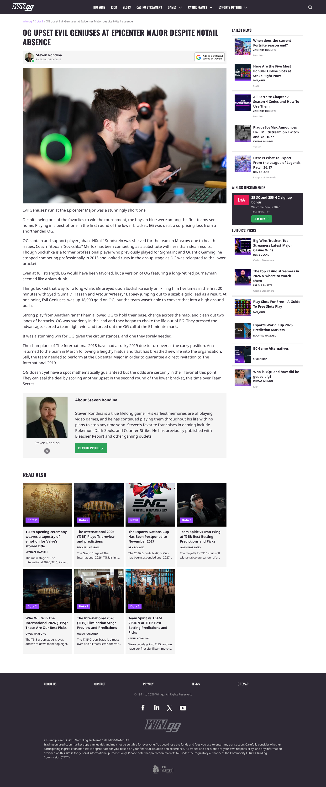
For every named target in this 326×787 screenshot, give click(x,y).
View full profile (89, 448)
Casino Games (197, 7)
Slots (127, 7)
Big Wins (99, 7)
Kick (114, 7)
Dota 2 (38, 21)
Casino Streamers (149, 7)
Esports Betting (230, 7)
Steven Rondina (49, 55)
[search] (310, 7)
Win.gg (27, 21)
